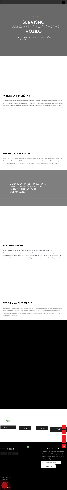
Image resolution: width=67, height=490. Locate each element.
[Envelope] (64, 427)
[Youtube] (9, 453)
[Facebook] (2, 453)
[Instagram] (5, 453)
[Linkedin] (13, 453)
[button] (63, 2)
